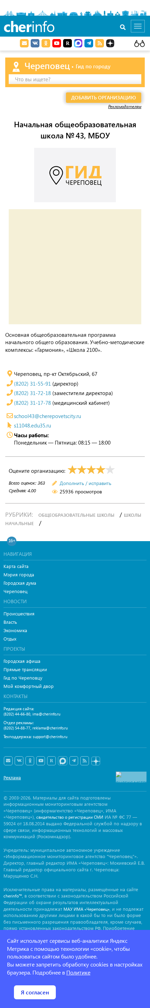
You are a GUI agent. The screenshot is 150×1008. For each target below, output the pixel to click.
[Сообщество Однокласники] (46, 43)
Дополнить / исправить (85, 483)
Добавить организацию (103, 97)
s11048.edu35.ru (32, 425)
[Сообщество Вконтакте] (19, 760)
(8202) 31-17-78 (32, 402)
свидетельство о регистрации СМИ (69, 817)
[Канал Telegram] (73, 760)
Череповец (15, 591)
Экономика (15, 630)
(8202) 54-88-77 (16, 728)
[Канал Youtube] (56, 43)
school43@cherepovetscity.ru (47, 415)
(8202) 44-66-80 (16, 714)
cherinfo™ (12, 896)
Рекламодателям (124, 106)
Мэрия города (18, 574)
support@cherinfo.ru (50, 736)
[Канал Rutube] (67, 43)
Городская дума (19, 583)
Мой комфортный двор (28, 686)
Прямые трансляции (25, 669)
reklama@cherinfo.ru (50, 728)
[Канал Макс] (78, 44)
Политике (78, 972)
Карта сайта (16, 566)
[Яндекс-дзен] (95, 761)
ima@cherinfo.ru (46, 714)
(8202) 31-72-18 (32, 392)
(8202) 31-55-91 (32, 383)
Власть (10, 622)
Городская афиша (21, 661)
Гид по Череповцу (22, 678)
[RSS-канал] (84, 760)
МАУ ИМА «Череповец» (86, 909)
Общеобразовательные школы (76, 515)
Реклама (12, 777)
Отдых (9, 639)
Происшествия (19, 613)
